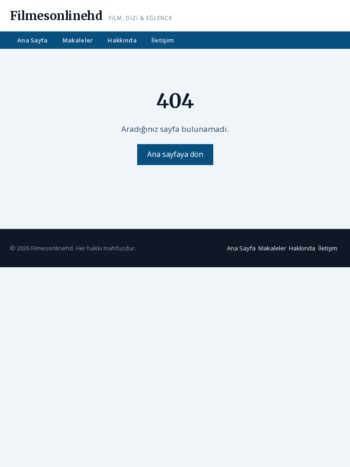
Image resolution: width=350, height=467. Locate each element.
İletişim (162, 40)
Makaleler (77, 40)
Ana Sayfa (32, 40)
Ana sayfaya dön (175, 154)
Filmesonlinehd (56, 15)
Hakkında (122, 40)
